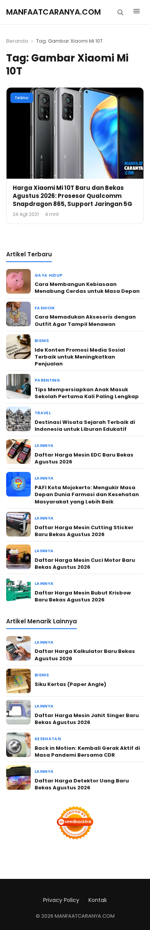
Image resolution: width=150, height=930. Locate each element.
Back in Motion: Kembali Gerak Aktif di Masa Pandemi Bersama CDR (87, 751)
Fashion (44, 308)
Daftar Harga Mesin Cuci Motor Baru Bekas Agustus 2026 (85, 563)
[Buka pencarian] (120, 12)
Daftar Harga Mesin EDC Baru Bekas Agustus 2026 (84, 458)
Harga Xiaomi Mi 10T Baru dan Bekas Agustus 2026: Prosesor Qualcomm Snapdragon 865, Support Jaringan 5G (72, 196)
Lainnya (44, 445)
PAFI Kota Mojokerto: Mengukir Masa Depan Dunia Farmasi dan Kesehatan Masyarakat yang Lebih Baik (87, 494)
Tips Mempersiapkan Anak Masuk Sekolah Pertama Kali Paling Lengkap (87, 393)
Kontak (97, 900)
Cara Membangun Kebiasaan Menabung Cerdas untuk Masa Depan (87, 288)
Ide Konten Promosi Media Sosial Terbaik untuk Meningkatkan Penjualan (80, 356)
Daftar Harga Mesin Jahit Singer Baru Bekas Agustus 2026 (87, 719)
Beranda (17, 41)
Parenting (47, 380)
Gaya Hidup (48, 275)
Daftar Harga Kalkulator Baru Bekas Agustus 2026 (85, 655)
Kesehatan (48, 739)
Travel (43, 413)
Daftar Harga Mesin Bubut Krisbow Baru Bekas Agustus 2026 (83, 596)
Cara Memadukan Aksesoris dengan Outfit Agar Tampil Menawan (85, 320)
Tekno (22, 98)
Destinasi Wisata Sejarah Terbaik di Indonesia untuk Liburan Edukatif (85, 425)
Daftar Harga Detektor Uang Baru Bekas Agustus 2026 (82, 784)
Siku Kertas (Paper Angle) (70, 684)
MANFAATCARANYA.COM (53, 12)
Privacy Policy (61, 900)
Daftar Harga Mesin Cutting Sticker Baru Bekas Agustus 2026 (84, 531)
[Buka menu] (136, 12)
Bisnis (42, 341)
